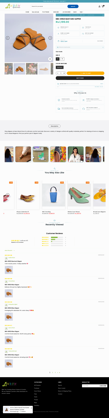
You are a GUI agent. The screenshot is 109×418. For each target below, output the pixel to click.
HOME (27, 12)
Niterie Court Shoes (38, 212)
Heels (35, 397)
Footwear (36, 388)
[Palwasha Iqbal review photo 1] (9, 317)
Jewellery (36, 405)
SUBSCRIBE (103, 386)
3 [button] (55, 372)
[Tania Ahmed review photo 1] (9, 363)
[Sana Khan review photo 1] (9, 340)
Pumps (36, 399)
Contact (60, 394)
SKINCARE (56, 12)
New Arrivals (35, 12)
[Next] (50, 38)
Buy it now (80, 78)
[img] (8, 255)
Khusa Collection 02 (89, 212)
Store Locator (61, 388)
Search (60, 385)
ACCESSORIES (67, 12)
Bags (35, 402)
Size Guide (59, 51)
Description (54, 126)
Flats (35, 394)
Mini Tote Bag (10, 212)
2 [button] (52, 372)
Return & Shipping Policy (64, 391)
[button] (45, 237)
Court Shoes (37, 391)
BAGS (75, 12)
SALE (81, 12)
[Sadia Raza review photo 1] (9, 270)
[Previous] (7, 38)
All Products (37, 385)
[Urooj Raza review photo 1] (9, 293)
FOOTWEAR (45, 12)
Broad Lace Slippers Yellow (65, 212)
